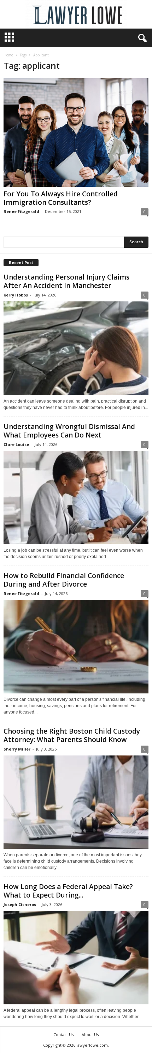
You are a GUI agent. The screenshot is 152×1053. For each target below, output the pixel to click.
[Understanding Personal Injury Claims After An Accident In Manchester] (76, 348)
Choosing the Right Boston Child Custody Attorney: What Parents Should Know (72, 735)
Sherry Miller (17, 749)
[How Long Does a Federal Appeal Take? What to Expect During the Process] (76, 957)
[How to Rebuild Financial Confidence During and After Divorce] (76, 646)
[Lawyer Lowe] (76, 14)
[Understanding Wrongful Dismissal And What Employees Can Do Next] (76, 497)
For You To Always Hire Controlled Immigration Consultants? (61, 198)
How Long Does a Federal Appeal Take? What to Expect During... (68, 891)
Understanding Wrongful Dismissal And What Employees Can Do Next (69, 431)
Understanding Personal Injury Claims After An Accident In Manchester (66, 281)
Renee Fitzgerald (21, 211)
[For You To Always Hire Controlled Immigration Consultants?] (76, 132)
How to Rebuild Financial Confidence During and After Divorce (64, 580)
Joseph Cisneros (20, 904)
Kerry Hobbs (16, 295)
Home (8, 55)
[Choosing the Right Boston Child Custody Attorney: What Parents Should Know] (76, 802)
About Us (90, 1034)
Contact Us (63, 1034)
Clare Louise (16, 444)
